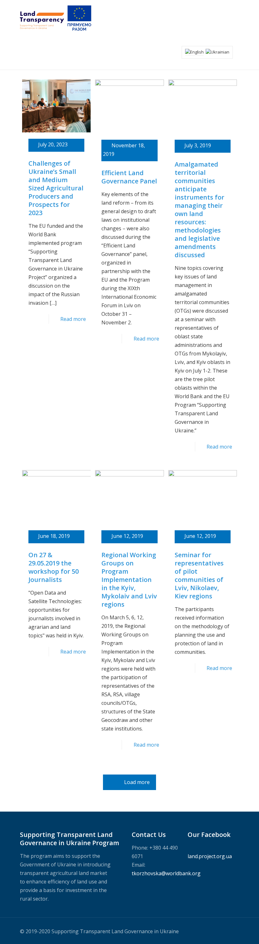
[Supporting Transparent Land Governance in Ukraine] (55, 17)
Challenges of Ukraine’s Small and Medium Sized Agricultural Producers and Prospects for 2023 (55, 188)
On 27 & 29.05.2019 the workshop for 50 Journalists (53, 567)
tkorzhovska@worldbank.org (166, 873)
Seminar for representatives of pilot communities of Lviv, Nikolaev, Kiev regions (199, 575)
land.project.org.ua (210, 856)
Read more (73, 319)
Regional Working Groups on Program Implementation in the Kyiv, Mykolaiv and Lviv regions (129, 580)
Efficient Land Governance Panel (129, 177)
